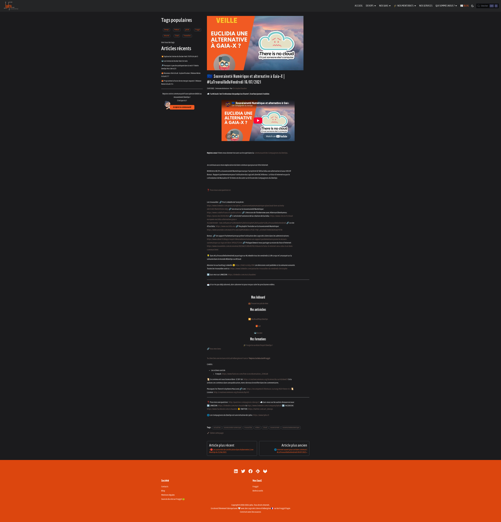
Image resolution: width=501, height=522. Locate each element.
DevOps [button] (369, 6)
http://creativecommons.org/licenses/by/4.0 (231, 392)
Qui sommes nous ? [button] (445, 6)
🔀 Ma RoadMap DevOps (258, 319)
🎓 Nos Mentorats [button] (403, 6)
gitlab (187, 30)
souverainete (274, 427)
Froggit (197, 30)
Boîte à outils (258, 491)
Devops (166, 30)
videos (257, 427)
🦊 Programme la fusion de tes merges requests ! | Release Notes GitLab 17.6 (181, 82)
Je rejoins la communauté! (182, 107)
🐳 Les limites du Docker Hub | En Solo (174, 61)
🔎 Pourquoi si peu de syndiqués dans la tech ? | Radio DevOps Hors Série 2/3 (180, 67)
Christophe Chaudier (240, 88)
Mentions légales (168, 495)
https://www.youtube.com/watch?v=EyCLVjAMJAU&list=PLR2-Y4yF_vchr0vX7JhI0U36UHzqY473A (244, 230)
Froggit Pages (284, 508)
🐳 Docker (258, 333)
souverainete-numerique (232, 427)
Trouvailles (187, 36)
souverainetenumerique (290, 427)
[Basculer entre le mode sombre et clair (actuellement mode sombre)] (472, 6)
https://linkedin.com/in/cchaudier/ (242, 275)
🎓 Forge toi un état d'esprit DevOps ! (258, 345)
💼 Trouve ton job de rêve (258, 303)
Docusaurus (256, 512)
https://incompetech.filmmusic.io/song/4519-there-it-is (269, 389)
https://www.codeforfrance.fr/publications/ (224, 213)
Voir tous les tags (168, 42)
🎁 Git (258, 326)
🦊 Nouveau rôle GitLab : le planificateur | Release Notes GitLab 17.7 (181, 74)
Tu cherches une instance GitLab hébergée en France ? (238, 358)
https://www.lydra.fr (261, 415)
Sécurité (166, 36)
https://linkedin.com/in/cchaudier (231, 406)
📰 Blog (464, 6)
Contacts (164, 487)
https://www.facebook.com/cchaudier (222, 409)
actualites (217, 427)
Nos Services (425, 6)
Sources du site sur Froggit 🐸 (173, 499)
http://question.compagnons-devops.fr (244, 402)
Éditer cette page (216, 433)
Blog (163, 491)
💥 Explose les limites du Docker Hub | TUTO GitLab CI (179, 56)
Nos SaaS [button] (383, 6)
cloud (265, 427)
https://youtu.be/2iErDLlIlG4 (218, 216)
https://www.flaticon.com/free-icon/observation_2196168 (245, 374)
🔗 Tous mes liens (214, 349)
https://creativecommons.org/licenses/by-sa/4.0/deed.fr (266, 379)
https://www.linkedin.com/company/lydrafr (264, 406)
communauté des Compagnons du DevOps (271, 153)
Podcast (176, 30)
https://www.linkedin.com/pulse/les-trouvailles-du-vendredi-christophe (258, 269)
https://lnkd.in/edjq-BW (244, 265)
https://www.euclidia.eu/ (225, 226)
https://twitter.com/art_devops (260, 409)
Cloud (177, 36)
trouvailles (248, 427)
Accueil (359, 6)
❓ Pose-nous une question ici (219, 190)
